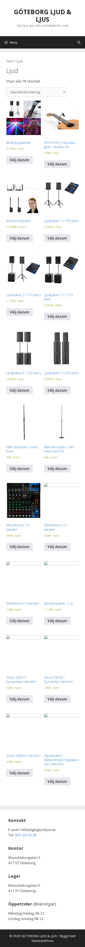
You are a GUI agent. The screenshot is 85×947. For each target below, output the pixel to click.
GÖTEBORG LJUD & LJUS (42, 16)
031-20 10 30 (26, 835)
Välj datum (19, 160)
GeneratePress (43, 941)
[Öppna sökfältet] (79, 42)
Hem (9, 61)
